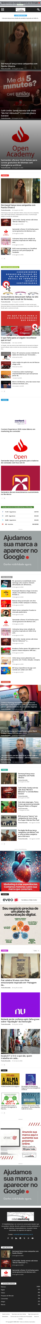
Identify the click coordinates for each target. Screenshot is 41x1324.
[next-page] (4, 258)
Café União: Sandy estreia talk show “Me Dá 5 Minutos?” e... (25, 220)
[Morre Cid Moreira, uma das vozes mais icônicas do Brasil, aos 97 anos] (6, 384)
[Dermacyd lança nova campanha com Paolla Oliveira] (20, 45)
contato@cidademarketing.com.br (23, 1234)
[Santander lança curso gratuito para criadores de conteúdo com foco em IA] (20, 446)
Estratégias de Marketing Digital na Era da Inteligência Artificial (30, 1087)
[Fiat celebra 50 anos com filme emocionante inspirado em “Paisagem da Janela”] (20, 965)
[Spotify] (21, 1238)
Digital (3, 1290)
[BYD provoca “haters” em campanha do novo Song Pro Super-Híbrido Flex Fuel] (9, 821)
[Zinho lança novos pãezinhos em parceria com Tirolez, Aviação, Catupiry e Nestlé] (6, 660)
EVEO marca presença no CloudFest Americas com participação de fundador (24, 250)
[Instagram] (13, 1238)
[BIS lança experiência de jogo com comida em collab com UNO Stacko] (6, 670)
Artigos (3, 1301)
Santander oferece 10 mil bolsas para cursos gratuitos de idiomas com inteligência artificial (19, 162)
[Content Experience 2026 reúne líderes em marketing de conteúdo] (20, 415)
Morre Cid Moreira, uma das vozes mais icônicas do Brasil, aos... (26, 383)
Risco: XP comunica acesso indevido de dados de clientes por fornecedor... (25, 354)
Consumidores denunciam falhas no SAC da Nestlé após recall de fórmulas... (19, 298)
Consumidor (4, 1298)
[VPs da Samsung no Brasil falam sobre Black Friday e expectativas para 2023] (20, 724)
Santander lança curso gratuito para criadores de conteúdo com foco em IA (20, 462)
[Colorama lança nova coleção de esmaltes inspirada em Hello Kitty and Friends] (6, 241)
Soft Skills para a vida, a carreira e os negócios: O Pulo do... (9, 1107)
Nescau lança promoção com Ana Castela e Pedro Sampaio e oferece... (25, 602)
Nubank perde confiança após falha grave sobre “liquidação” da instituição (20, 1020)
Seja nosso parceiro (33, 1314)
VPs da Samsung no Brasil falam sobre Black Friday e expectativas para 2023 (19, 732)
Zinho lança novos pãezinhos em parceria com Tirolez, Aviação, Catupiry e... (26, 660)
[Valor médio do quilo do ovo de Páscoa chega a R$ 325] (6, 365)
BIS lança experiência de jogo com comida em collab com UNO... (24, 669)
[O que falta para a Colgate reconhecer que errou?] (20, 323)
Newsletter (5, 1316)
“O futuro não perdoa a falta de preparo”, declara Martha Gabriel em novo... (30, 1107)
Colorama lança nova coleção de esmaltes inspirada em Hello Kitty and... (24, 240)
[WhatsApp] (29, 1238)
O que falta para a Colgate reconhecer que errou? (19, 339)
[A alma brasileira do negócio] (10, 1079)
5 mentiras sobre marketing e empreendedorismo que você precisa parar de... (25, 373)
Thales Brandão (5, 68)
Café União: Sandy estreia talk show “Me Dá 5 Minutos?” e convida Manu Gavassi (18, 113)
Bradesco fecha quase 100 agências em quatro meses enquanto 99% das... (26, 649)
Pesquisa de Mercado (7, 1295)
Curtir (36, 512)
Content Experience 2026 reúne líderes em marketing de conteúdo (18, 430)
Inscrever (35, 524)
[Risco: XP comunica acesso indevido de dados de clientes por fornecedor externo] (6, 355)
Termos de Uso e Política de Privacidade (21, 1316)
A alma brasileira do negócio (10, 1086)
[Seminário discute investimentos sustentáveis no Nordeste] (20, 478)
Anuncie (36, 1316)
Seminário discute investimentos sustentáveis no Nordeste (20, 493)
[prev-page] (2, 258)
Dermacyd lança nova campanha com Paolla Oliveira (19, 64)
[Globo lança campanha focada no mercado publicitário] (6, 613)
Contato (20, 1319)
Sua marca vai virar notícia (19, 1314)
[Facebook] (8, 1238)
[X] (25, 1238)
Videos (3, 1292)
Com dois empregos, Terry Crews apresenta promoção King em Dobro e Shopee (29, 804)
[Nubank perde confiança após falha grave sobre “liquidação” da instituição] (20, 1004)
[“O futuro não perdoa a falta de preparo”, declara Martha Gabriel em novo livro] (30, 1098)
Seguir (36, 516)
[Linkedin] (17, 1238)
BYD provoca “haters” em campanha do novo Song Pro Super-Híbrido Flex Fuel (28, 818)
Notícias (3, 1287)
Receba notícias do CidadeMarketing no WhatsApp (17, 507)
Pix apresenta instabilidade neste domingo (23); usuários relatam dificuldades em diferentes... (24, 583)
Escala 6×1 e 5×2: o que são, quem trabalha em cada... (16, 1057)
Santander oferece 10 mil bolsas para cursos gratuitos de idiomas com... (25, 230)
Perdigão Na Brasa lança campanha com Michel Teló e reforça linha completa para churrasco (28, 833)
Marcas (3, 1304)
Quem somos (6, 1314)
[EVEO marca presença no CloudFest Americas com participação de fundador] (6, 251)
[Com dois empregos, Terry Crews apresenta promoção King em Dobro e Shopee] (9, 807)
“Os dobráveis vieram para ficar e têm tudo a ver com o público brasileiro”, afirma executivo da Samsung (20, 757)
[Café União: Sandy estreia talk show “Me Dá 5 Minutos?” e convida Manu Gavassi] (20, 95)
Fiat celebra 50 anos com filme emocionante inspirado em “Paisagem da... (19, 982)
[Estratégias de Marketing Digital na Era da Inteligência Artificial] (30, 1079)
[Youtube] (33, 1238)
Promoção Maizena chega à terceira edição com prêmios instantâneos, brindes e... (25, 592)
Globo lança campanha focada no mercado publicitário (24, 611)
